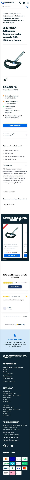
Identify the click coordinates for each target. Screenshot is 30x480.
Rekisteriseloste (8, 432)
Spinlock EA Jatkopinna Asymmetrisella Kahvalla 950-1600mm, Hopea (13, 20)
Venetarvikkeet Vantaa (10, 437)
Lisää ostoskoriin (15, 125)
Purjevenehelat (8, 16)
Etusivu (5, 13)
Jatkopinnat (19, 16)
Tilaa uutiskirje (8, 378)
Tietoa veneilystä (8, 381)
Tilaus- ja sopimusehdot (11, 435)
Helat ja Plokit (14, 13)
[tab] (4, 316)
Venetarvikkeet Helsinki (11, 440)
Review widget (10, 324)
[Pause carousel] (15, 319)
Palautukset (7, 376)
